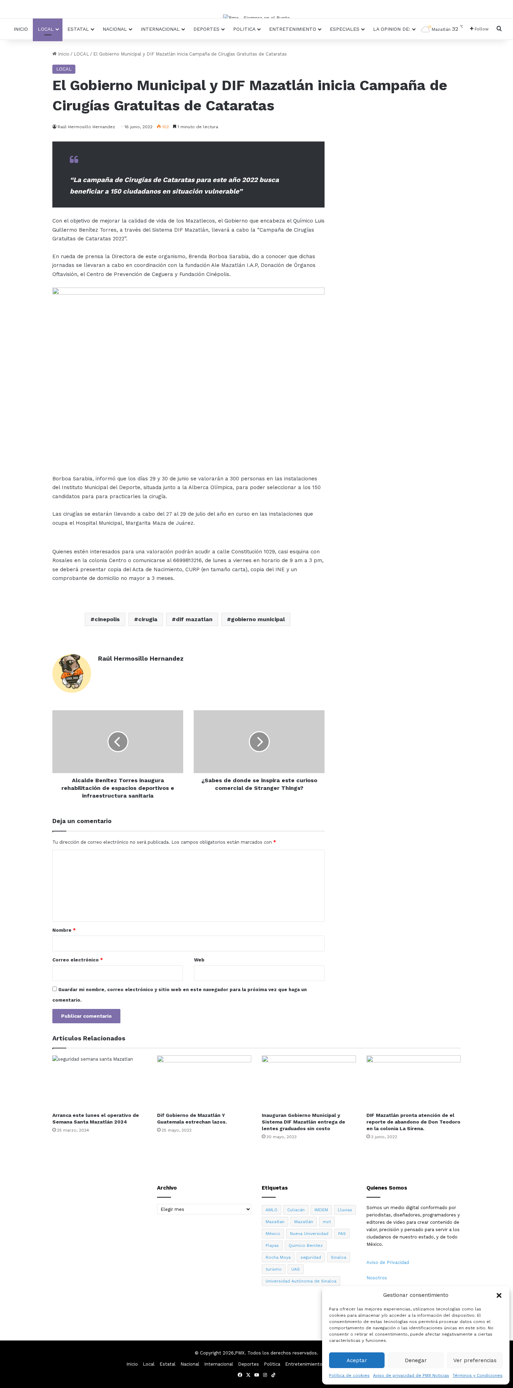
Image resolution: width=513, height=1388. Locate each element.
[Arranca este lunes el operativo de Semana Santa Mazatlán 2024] (99, 1082)
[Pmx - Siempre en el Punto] (256, 18)
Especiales (344, 29)
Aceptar (357, 1360)
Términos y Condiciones (478, 1375)
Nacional (115, 29)
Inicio (21, 29)
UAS (295, 1269)
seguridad (310, 1257)
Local (46, 29)
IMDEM (321, 1209)
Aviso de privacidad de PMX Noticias (411, 1375)
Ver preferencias (475, 1360)
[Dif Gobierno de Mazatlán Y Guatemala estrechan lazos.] (204, 1082)
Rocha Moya (278, 1257)
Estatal (78, 29)
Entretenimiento (292, 29)
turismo (274, 1269)
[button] (499, 1295)
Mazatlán (303, 1221)
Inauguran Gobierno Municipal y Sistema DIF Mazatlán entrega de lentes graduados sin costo (303, 1121)
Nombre (64, 930)
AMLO (271, 1209)
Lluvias (345, 1209)
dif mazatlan (194, 619)
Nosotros (376, 1277)
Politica (244, 29)
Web (199, 959)
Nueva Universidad (309, 1233)
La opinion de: (391, 29)
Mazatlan (275, 1221)
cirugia (147, 619)
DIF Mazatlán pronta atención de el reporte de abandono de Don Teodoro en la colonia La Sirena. (413, 1121)
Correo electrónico (77, 959)
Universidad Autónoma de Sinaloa (301, 1281)
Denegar (416, 1360)
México (273, 1233)
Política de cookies (349, 1375)
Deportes (206, 29)
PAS (342, 1233)
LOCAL (81, 54)
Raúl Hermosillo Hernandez (141, 658)
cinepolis (107, 619)
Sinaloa (338, 1257)
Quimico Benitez (306, 1245)
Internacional (160, 29)
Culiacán (296, 1209)
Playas (272, 1245)
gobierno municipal (258, 619)
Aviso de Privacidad (387, 1262)
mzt (327, 1221)
